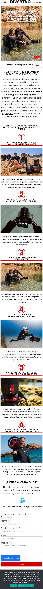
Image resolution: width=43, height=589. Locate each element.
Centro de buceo (10, 528)
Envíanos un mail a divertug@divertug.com (22, 507)
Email (4, 535)
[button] (4, 1)
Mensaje (5, 543)
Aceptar (13, 586)
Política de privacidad (26, 586)
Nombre (5, 521)
